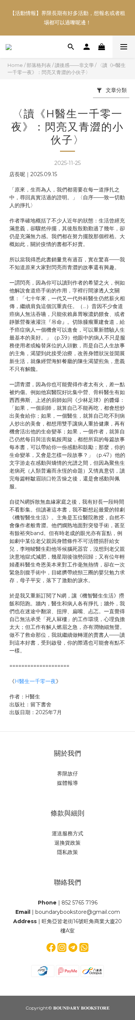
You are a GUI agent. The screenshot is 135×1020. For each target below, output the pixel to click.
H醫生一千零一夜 (35, 681)
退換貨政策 (67, 842)
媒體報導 (67, 783)
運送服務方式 (67, 833)
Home (15, 65)
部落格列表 (39, 65)
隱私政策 (67, 852)
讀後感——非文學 (74, 65)
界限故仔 (67, 773)
